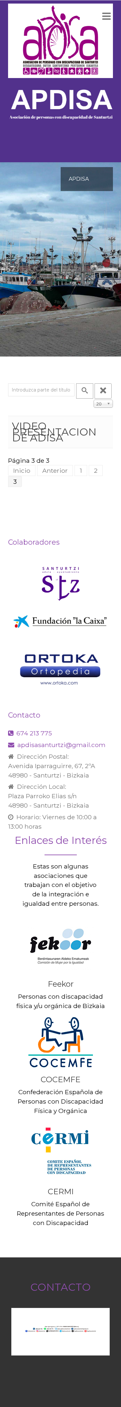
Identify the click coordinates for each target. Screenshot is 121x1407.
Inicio (21, 470)
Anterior (55, 470)
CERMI (61, 1191)
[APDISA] (60, 41)
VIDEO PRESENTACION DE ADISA (54, 432)
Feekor (61, 984)
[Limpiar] (103, 391)
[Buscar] (84, 391)
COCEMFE (60, 1079)
